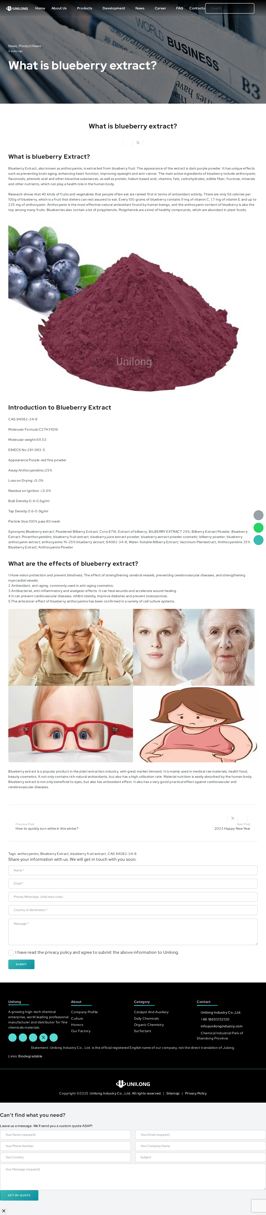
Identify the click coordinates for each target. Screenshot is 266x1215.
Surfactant (142, 1031)
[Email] (259, 515)
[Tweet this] (138, 143)
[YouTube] (33, 1037)
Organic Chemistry (149, 1025)
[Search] (244, 8)
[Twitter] (43, 1037)
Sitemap (173, 1093)
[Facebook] (12, 1037)
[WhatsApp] (259, 528)
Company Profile (84, 1012)
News (12, 46)
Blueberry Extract (22, 168)
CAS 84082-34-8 (122, 854)
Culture (77, 1018)
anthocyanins (28, 854)
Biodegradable (30, 1056)
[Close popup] (3, 1211)
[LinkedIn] (23, 1037)
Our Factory (80, 1031)
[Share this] (128, 143)
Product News (30, 46)
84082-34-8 (27, 419)
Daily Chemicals (146, 1018)
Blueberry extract (22, 771)
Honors (77, 1025)
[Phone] (259, 540)
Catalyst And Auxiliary (151, 1012)
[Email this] (118, 143)
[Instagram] (53, 1037)
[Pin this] (253, 818)
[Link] (17, 8)
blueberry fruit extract (88, 854)
